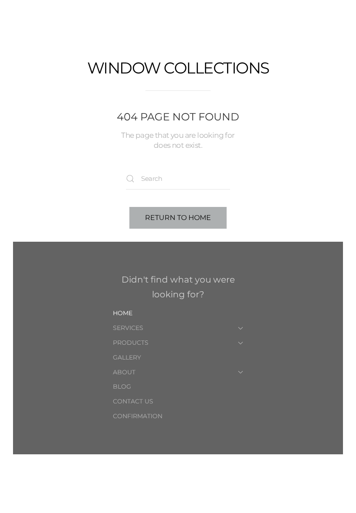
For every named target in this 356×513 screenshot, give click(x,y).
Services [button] (128, 328)
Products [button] (130, 342)
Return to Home (178, 217)
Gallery (127, 357)
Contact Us (133, 401)
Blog (122, 386)
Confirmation (137, 416)
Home (122, 313)
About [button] (124, 372)
